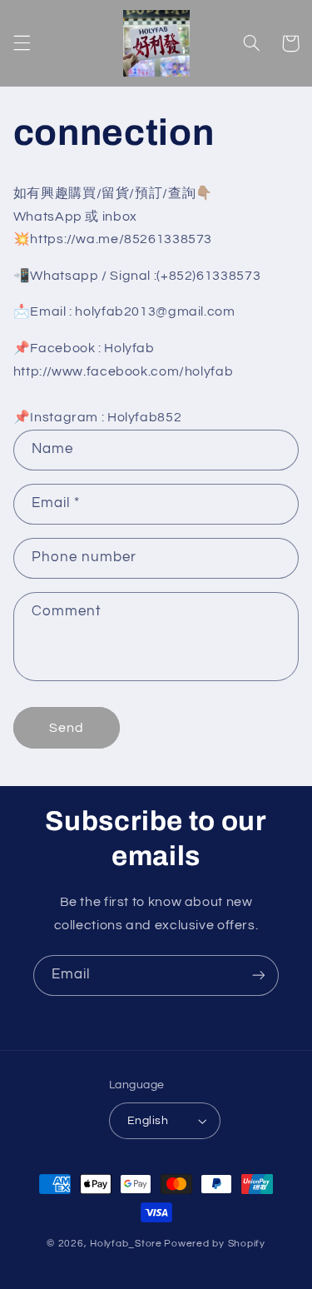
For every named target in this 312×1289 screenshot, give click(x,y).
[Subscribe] (259, 975)
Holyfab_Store (126, 1243)
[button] (21, 43)
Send (66, 727)
